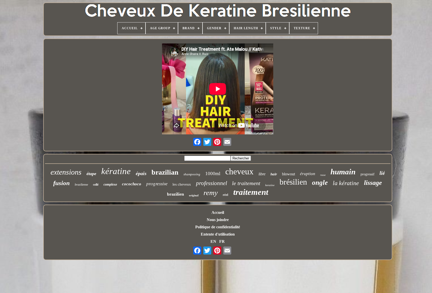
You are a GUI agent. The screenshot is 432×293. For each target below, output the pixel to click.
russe (323, 175)
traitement (250, 192)
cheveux (239, 171)
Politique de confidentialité (217, 227)
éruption (307, 173)
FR (222, 241)
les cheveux (181, 184)
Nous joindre (218, 220)
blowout (288, 174)
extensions (66, 172)
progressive (157, 183)
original (193, 195)
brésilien (293, 181)
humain (343, 171)
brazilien (175, 194)
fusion (61, 183)
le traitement (246, 183)
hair (273, 174)
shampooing (192, 174)
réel (225, 195)
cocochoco (131, 184)
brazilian (165, 172)
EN (213, 241)
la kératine (346, 183)
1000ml (212, 173)
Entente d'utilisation (218, 234)
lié (382, 173)
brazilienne (81, 184)
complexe (110, 184)
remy (211, 193)
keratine (269, 185)
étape (91, 173)
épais (141, 173)
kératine (116, 171)
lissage (373, 182)
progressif (367, 174)
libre (262, 174)
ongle (320, 182)
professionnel (211, 183)
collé (95, 184)
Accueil (218, 212)
